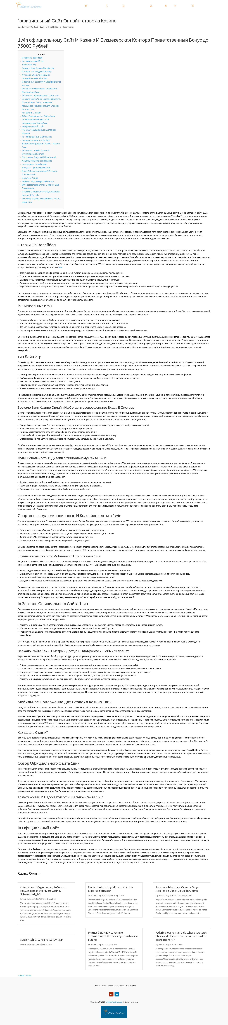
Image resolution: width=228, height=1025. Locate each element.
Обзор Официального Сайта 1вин (38, 116)
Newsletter (131, 986)
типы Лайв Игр (29, 64)
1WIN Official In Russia (50, 26)
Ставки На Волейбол (32, 57)
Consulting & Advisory (136, 6)
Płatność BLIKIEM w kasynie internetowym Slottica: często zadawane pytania (113, 936)
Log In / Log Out (202, 6)
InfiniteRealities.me (114, 1002)
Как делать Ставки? (31, 112)
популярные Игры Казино (34, 164)
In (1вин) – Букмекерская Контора (38, 181)
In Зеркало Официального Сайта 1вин (40, 95)
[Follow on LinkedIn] (117, 994)
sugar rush (47, 944)
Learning (112, 6)
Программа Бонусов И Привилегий (39, 157)
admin (23, 26)
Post (180, 944)
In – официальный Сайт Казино (37, 136)
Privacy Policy (100, 986)
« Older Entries (24, 975)
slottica (113, 944)
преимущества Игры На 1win (36, 140)
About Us (181, 6)
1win (60, 267)
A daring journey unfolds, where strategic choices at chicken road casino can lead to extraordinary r (181, 936)
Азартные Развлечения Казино (37, 160)
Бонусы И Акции (30, 178)
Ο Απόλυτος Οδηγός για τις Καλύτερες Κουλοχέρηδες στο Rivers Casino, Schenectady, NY (43, 890)
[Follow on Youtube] (111, 994)
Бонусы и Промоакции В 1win (36, 167)
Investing (157, 6)
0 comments (68, 26)
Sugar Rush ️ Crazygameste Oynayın (41, 939)
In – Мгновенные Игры (33, 61)
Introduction (93, 6)
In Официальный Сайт (33, 126)
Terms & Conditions (116, 986)
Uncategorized (49, 899)
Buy (169, 6)
